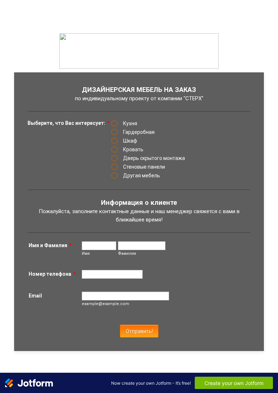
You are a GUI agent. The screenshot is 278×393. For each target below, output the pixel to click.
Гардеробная (139, 132)
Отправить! (139, 331)
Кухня (130, 123)
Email (35, 296)
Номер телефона (52, 274)
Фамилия (127, 253)
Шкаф (130, 141)
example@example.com (105, 303)
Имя (86, 253)
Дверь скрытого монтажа (154, 158)
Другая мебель (141, 175)
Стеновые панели (144, 167)
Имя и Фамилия (50, 245)
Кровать (133, 149)
